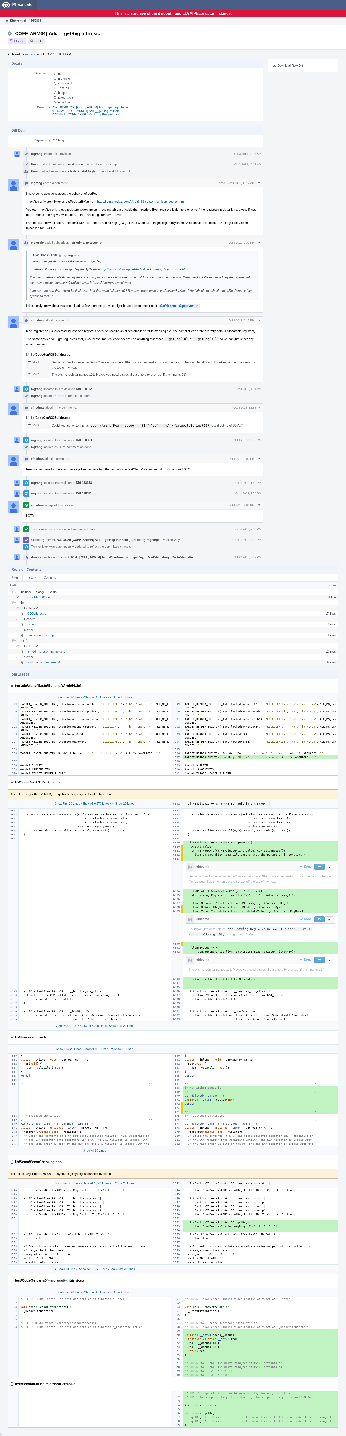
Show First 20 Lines (69, 697)
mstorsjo (64, 78)
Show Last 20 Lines (121, 1026)
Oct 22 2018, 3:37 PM (247, 557)
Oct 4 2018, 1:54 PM (248, 483)
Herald (35, 164)
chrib (72, 171)
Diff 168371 (84, 493)
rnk (60, 74)
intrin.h (31, 624)
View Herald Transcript (102, 164)
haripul (62, 93)
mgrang (30, 54)
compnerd (65, 83)
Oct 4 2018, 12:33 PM (247, 407)
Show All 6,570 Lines (95, 803)
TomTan (63, 88)
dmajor (36, 557)
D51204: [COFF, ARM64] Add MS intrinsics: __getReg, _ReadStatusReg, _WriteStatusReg (131, 557)
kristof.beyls (87, 171)
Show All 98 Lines (95, 697)
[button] (319, 867)
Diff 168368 (84, 483)
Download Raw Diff (290, 65)
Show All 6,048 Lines (93, 1026)
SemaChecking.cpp (40, 635)
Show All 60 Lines (95, 1292)
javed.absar (66, 97)
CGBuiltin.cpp (36, 613)
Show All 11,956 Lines (93, 1269)
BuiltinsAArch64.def (37, 597)
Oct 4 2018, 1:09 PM (241, 459)
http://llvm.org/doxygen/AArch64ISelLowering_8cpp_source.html (141, 201)
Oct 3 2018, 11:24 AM (240, 183)
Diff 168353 (84, 440)
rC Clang (58, 140)
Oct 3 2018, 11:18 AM (247, 154)
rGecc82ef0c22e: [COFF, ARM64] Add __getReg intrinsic (90, 107)
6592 (35, 374)
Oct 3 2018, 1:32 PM (241, 242)
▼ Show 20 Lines (120, 697)
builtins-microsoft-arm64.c (45, 662)
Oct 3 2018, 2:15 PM (241, 320)
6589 (35, 425)
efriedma (64, 102)
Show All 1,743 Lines (95, 1183)
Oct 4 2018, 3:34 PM (248, 540)
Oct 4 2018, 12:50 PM (247, 440)
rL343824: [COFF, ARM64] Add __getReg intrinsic (86, 111)
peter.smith (94, 242)
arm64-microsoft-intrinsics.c (46, 651)
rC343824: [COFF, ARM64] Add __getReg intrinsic (86, 114)
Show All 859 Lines (96, 1049)
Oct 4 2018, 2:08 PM (241, 505)
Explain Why (171, 540)
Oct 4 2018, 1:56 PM (248, 493)
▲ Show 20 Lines (66, 1026)
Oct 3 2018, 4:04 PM (248, 389)
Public (38, 41)
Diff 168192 (84, 389)
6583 (35, 361)
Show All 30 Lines (94, 1150)
